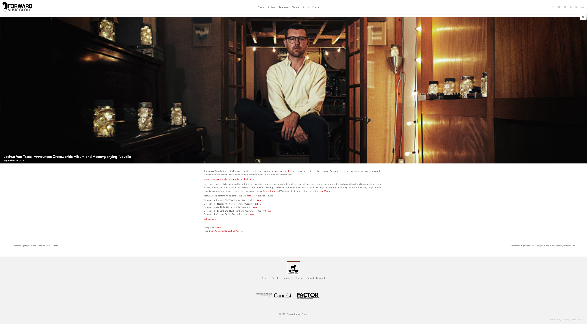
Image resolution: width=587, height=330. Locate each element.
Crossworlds (221, 231)
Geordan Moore (322, 191)
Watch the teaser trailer (216, 179)
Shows (295, 7)
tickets (258, 200)
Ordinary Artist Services (573, 319)
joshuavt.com (210, 219)
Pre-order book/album (241, 179)
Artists (271, 7)
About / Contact (312, 7)
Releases (283, 7)
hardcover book (281, 171)
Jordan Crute (269, 191)
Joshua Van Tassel (236, 231)
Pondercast (251, 195)
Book (211, 231)
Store (261, 7)
